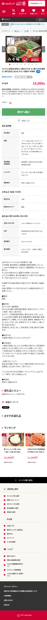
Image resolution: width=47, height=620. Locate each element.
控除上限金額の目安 (13, 560)
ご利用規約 (7, 596)
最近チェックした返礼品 (15, 530)
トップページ (6, 31)
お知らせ (6, 605)
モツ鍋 (26, 31)
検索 (13, 13)
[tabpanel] (23, 49)
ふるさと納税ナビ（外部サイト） (15, 574)
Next (43, 49)
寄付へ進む (23, 112)
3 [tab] (17, 64)
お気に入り (33, 13)
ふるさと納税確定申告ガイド (15, 565)
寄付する (10, 534)
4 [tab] (21, 64)
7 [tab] (32, 64)
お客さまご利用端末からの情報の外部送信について (20, 591)
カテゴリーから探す (13, 504)
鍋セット (17, 31)
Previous (4, 49)
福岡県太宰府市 (7, 77)
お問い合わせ (8, 600)
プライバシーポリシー (11, 586)
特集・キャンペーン (13, 500)
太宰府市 (5, 407)
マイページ (22, 13)
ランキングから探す (13, 496)
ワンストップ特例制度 (14, 570)
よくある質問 (11, 542)
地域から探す (11, 512)
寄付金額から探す (13, 508)
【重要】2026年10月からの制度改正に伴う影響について (27, 25)
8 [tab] (36, 64)
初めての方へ (11, 556)
